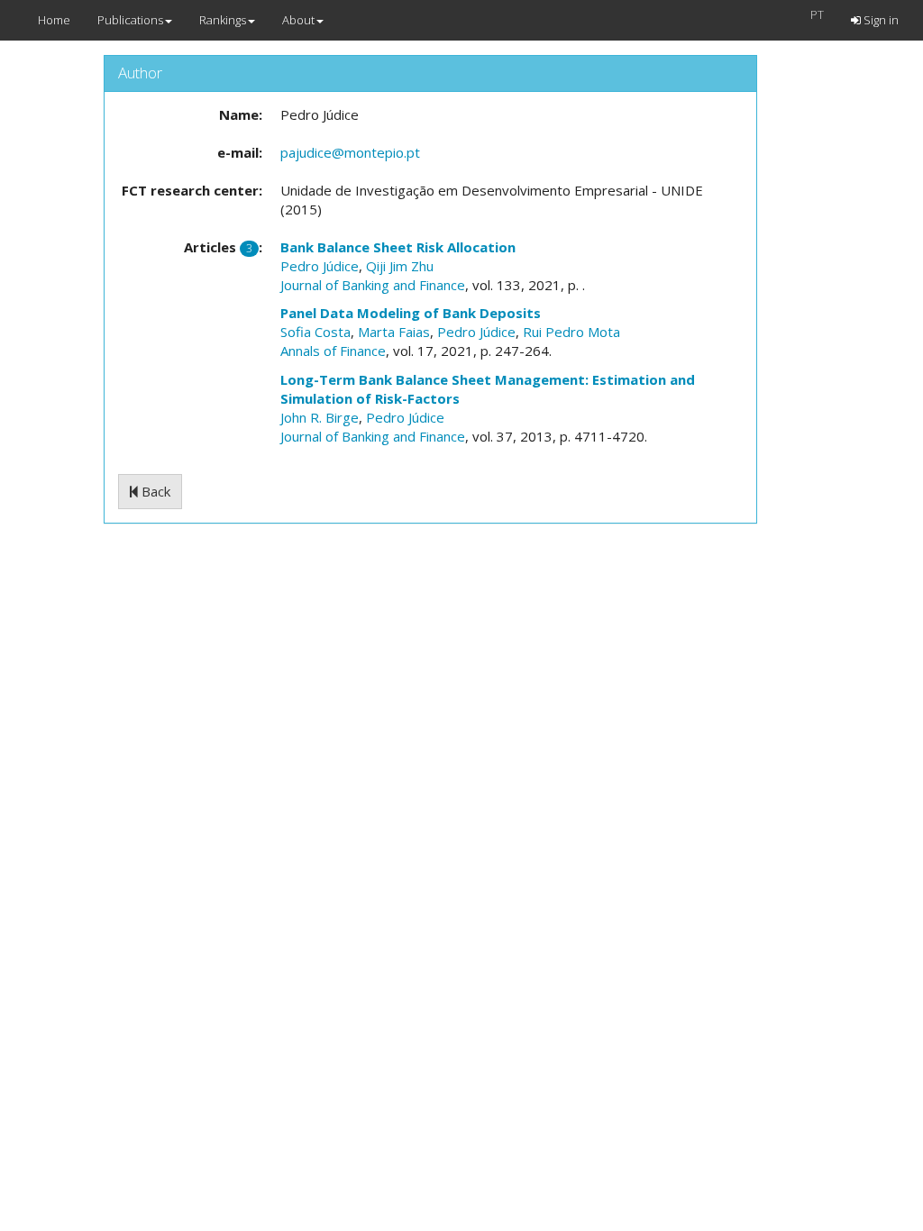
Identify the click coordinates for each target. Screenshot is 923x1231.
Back (154, 491)
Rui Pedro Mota (571, 332)
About (298, 20)
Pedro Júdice (319, 266)
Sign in (880, 20)
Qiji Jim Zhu (400, 266)
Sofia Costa (315, 332)
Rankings (222, 20)
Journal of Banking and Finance (372, 285)
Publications (130, 20)
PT (817, 14)
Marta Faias (394, 332)
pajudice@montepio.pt (350, 152)
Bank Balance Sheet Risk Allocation (398, 247)
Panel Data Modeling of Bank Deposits (410, 313)
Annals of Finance (333, 351)
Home (54, 20)
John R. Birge (319, 417)
